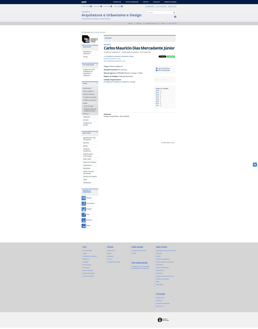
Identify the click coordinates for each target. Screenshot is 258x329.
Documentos (90, 203)
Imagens (89, 209)
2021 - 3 (158, 103)
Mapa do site (172, 6)
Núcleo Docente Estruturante (88, 172)
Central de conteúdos (87, 191)
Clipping (88, 198)
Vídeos (88, 225)
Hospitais (85, 262)
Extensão (86, 143)
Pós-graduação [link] (88, 64)
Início (92, 32)
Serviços (130, 23)
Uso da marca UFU (88, 276)
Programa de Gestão (87, 124)
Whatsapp (171, 56)
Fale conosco (160, 306)
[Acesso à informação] (164, 320)
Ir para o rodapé (118, 6)
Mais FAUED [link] (87, 133)
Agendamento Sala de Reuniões (89, 139)
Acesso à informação (131, 2)
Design (85, 57)
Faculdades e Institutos (90, 256)
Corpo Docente (88, 106)
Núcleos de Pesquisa (90, 176)
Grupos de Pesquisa (89, 162)
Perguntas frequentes (163, 303)
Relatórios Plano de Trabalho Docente (90, 110)
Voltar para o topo (168, 142)
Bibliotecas (86, 259)
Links (87, 214)
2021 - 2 (158, 105)
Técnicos (85, 114)
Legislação (156, 2)
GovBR (83, 1)
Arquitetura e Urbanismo (87, 53)
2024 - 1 (158, 101)
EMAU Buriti (87, 159)
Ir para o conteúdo (86, 6)
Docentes (103, 32)
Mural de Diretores (89, 94)
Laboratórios (87, 165)
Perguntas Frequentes (151, 23)
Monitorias (86, 168)
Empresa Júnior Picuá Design (88, 155)
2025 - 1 (158, 95)
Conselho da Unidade (89, 97)
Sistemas (89, 220)
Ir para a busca (108, 6)
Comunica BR (117, 2)
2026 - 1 (158, 90)
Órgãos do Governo (170, 2)
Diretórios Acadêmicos (87, 150)
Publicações (87, 182)
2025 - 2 (158, 93)
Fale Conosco (172, 23)
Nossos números (88, 91)
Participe (146, 2)
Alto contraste (161, 6)
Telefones (138, 23)
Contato (163, 23)
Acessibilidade (149, 6)
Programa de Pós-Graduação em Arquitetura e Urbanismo (89, 72)
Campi (85, 253)
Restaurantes (87, 265)
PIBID (85, 179)
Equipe (97, 32)
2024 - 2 (158, 97)
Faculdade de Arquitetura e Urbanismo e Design (119, 82)
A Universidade (87, 250)
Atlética (85, 146)
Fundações (86, 267)
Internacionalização (89, 273)
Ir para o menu (97, 6)
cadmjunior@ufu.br (164, 68)
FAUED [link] (85, 83)
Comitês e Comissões (89, 100)
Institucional (87, 88)
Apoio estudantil (88, 270)
